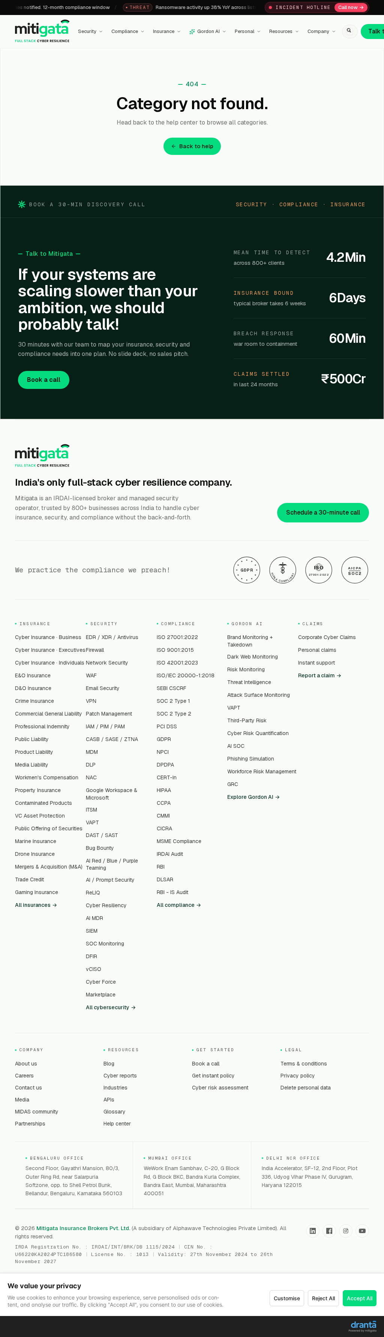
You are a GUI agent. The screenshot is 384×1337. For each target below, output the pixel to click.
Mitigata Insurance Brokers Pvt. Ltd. (83, 1228)
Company (318, 31)
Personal (244, 31)
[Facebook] (329, 1231)
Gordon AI (208, 31)
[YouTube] (362, 1231)
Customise (287, 1298)
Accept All (359, 1298)
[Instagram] (345, 1231)
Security (87, 31)
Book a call (43, 380)
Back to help (196, 146)
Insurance (163, 31)
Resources (280, 31)
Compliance (124, 31)
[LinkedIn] (313, 1231)
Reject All (323, 1298)
